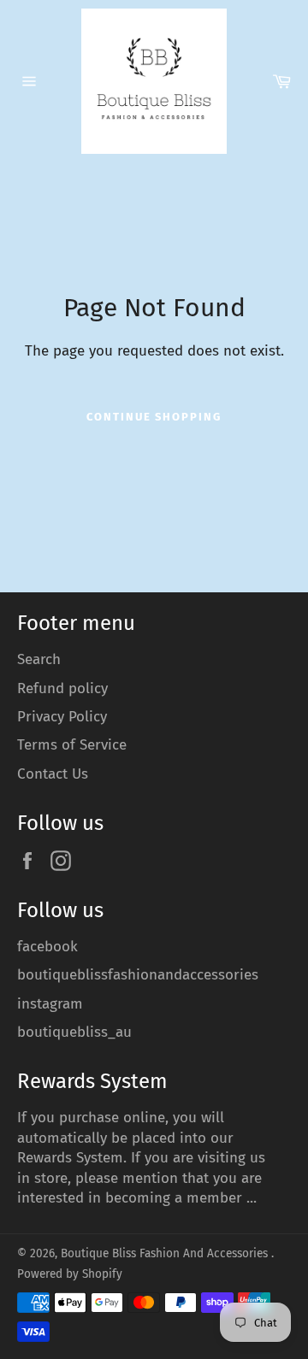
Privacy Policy (62, 717)
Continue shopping (154, 416)
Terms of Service (72, 745)
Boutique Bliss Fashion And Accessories (166, 1253)
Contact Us (52, 774)
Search (39, 659)
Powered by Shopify (69, 1274)
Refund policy (62, 688)
